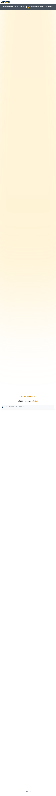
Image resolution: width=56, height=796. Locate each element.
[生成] (2, 402)
